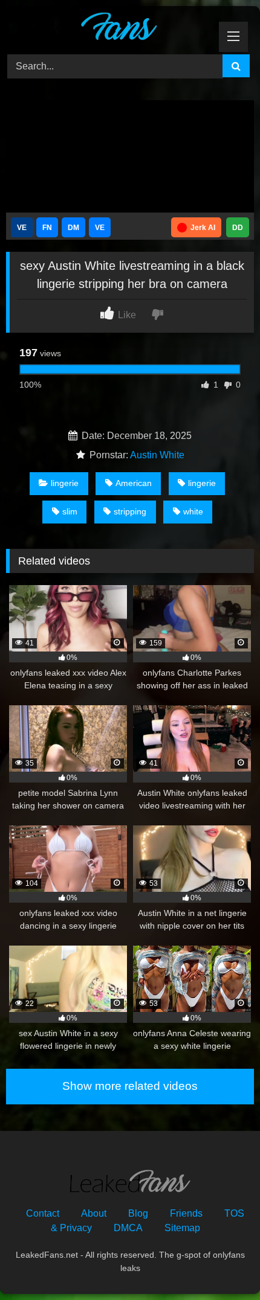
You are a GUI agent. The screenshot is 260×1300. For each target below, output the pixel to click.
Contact (42, 1213)
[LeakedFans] (106, 28)
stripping (130, 511)
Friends (186, 1213)
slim (69, 511)
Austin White (157, 455)
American (133, 483)
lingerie (65, 483)
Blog (138, 1213)
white (193, 511)
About (93, 1213)
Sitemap (182, 1228)
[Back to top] (222, 1264)
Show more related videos (130, 1086)
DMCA (128, 1228)
